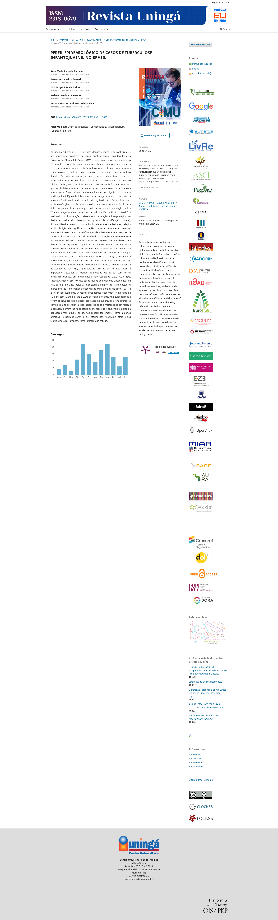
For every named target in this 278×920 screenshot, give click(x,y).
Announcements (54, 29)
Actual (72, 29)
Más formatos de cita (151, 187)
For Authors (195, 758)
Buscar (226, 29)
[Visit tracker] (190, 735)
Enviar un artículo (200, 44)
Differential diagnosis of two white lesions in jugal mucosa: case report (207, 693)
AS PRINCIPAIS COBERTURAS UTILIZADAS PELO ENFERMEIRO (206, 706)
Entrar (229, 2)
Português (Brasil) (202, 63)
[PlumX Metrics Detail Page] (145, 349)
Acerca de (100, 29)
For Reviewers (196, 762)
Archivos (85, 29)
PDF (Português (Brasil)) (155, 135)
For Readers (195, 754)
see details (173, 352)
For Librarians (196, 766)
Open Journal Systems (201, 779)
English (196, 68)
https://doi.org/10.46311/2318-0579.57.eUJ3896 (81, 117)
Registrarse (217, 2)
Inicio (53, 39)
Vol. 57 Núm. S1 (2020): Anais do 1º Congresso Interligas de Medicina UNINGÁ (109, 39)
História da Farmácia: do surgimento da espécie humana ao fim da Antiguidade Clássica (208, 670)
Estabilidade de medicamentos (205, 681)
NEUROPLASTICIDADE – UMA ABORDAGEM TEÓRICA (204, 717)
